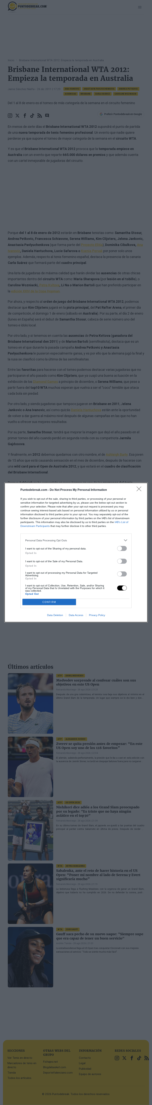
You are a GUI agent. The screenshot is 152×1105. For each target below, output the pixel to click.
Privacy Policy (97, 615)
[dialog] (76, 552)
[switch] (122, 548)
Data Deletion (55, 615)
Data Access (76, 615)
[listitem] (76, 540)
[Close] (140, 490)
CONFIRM (49, 602)
